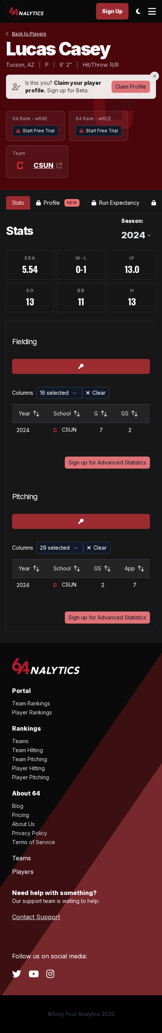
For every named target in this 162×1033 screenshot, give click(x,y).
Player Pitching (30, 777)
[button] (59, 393)
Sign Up (112, 11)
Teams (20, 741)
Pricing (20, 815)
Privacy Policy (29, 833)
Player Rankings (32, 712)
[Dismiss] (154, 76)
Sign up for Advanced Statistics (107, 462)
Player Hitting (28, 768)
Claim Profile (130, 86)
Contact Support (36, 917)
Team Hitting (27, 750)
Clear (98, 392)
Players (23, 871)
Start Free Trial (39, 130)
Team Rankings (31, 703)
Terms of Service (33, 842)
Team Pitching (29, 759)
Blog (17, 806)
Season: (132, 221)
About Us (23, 824)
